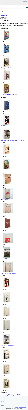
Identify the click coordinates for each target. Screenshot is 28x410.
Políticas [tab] (5, 17)
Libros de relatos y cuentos (5, 394)
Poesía (21, 395)
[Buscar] (27, 7)
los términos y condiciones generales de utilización (21, 407)
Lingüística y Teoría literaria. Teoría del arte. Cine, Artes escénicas (15, 394)
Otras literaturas (19, 395)
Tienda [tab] (1, 17)
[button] (6, 18)
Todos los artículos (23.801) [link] (3, 98)
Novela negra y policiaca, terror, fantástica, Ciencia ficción (10, 395)
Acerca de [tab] (3, 17)
